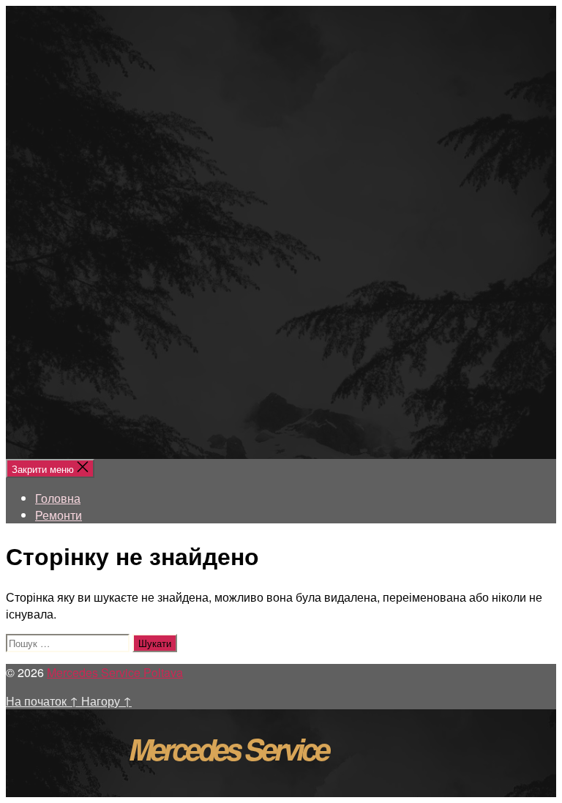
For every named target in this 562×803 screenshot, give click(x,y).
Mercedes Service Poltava (115, 672)
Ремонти (58, 515)
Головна (57, 498)
